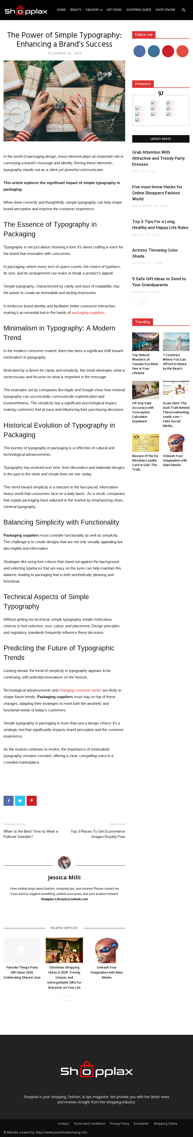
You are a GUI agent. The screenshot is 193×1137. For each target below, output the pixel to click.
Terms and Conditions (89, 1123)
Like (139, 47)
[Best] (168, 114)
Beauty (75, 10)
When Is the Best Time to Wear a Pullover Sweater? (31, 834)
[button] (183, 10)
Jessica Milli (64, 877)
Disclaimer (141, 1123)
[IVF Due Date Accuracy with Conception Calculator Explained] (145, 390)
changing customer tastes (80, 690)
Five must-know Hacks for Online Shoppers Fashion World (157, 192)
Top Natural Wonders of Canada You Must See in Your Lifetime (145, 364)
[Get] (168, 103)
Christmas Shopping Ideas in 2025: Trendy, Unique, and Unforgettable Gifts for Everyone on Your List (64, 977)
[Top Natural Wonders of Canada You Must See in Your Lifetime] (145, 341)
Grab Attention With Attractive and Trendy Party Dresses (158, 158)
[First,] (137, 108)
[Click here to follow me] (161, 94)
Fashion (92, 10)
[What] (153, 103)
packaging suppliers (88, 312)
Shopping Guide (138, 10)
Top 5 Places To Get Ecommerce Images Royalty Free (98, 834)
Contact (63, 1123)
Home (61, 10)
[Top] (137, 120)
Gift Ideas (114, 10)
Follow (154, 47)
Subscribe (183, 47)
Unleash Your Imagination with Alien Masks (106, 972)
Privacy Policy (119, 1123)
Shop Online (165, 10)
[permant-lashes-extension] (153, 114)
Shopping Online (165, 1123)
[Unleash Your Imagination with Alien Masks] (106, 950)
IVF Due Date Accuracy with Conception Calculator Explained (143, 412)
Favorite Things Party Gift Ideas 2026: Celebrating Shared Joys (22, 972)
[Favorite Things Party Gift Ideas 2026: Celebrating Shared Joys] (22, 950)
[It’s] (137, 114)
